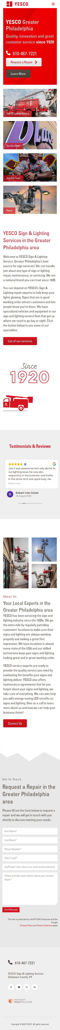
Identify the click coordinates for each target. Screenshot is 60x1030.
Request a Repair (22, 62)
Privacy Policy (26, 925)
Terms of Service (44, 925)
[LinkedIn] (35, 987)
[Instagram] (27, 987)
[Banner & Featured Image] (30, 103)
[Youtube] (19, 987)
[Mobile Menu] (53, 4)
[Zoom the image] (20, 1001)
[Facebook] (11, 987)
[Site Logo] (17, 4)
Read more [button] (13, 483)
